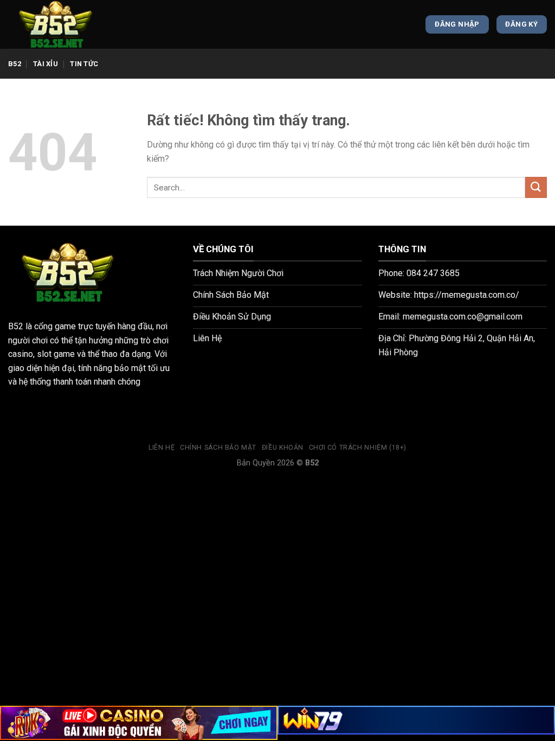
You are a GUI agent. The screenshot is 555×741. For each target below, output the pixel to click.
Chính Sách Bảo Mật (218, 447)
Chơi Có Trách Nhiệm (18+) (357, 447)
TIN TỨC (84, 64)
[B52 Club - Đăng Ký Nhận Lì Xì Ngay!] (62, 24)
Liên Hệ (162, 447)
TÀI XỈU (45, 64)
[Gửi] (536, 187)
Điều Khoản (283, 447)
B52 (14, 64)
